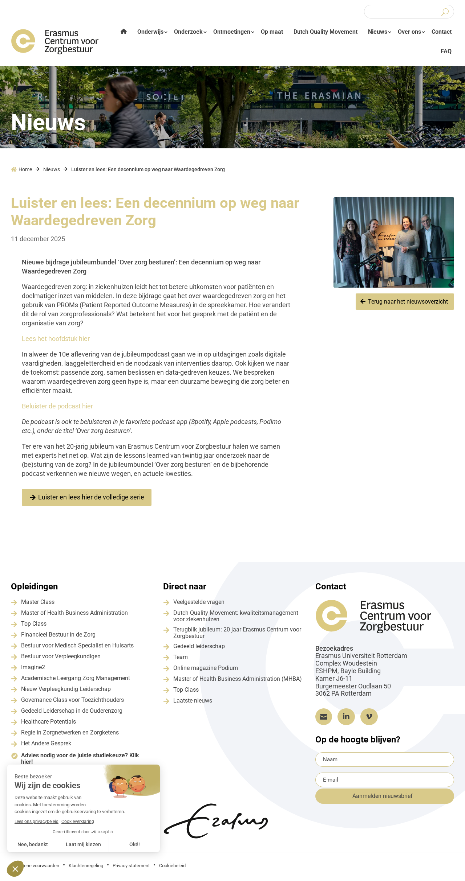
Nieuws (377, 31)
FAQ (446, 51)
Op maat (272, 31)
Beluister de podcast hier (57, 406)
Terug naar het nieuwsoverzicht (408, 301)
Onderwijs (150, 31)
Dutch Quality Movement (325, 31)
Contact (442, 31)
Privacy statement (131, 865)
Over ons (409, 31)
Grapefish (398, 865)
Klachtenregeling (86, 865)
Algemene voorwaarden (35, 865)
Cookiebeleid (172, 865)
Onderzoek (188, 31)
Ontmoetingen (231, 31)
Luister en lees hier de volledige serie (91, 497)
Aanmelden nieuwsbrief (382, 796)
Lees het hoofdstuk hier (56, 338)
